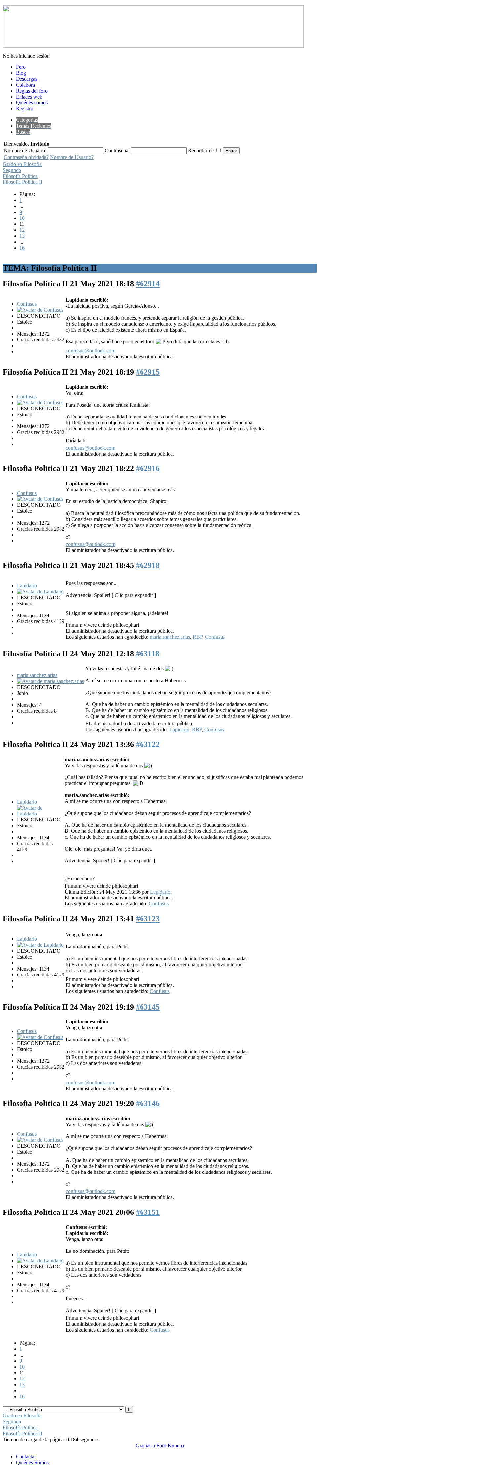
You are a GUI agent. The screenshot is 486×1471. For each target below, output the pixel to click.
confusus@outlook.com (90, 350)
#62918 (148, 565)
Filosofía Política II (22, 182)
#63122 (148, 744)
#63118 (147, 653)
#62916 (148, 468)
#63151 (148, 1212)
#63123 (148, 918)
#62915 (148, 372)
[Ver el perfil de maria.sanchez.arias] (50, 681)
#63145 (148, 1007)
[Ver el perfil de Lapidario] (40, 591)
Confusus (27, 304)
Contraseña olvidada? (26, 157)
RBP (197, 637)
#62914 (148, 283)
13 (22, 236)
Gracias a (145, 1445)
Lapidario (27, 585)
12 (22, 230)
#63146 (148, 1103)
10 (22, 218)
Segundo (12, 170)
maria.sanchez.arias (170, 637)
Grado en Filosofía (22, 164)
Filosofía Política (20, 176)
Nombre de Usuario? (72, 157)
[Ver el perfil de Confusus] (40, 310)
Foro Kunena (170, 1445)
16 (22, 248)
